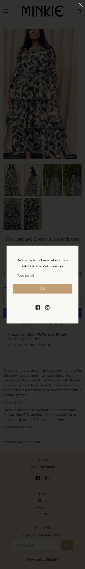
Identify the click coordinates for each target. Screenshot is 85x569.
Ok (42, 288)
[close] (80, 4)
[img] (37, 307)
